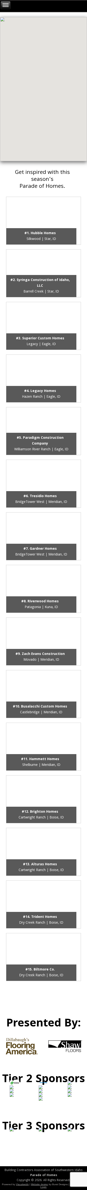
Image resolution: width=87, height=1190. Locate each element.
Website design (39, 1184)
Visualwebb (22, 1184)
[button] (23, 88)
